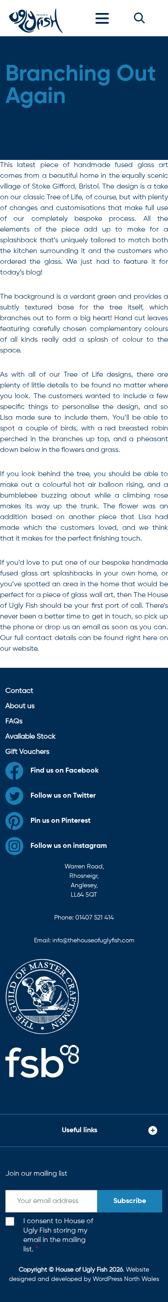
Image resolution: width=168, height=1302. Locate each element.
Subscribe (129, 1201)
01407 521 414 (94, 918)
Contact (19, 691)
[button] (139, 18)
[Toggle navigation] (104, 18)
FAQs (13, 721)
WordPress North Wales (126, 1279)
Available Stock (30, 736)
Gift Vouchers (27, 752)
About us (19, 706)
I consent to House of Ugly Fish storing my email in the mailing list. (58, 1235)
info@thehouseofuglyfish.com (93, 940)
